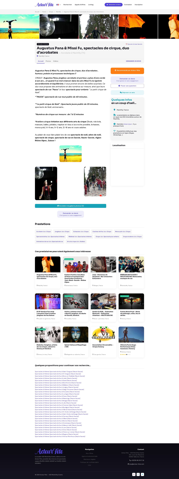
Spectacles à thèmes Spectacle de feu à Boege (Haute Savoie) (56, 401)
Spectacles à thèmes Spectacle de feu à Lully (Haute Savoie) (55, 403)
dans (43, 231)
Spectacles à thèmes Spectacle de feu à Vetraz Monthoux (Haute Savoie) (60, 436)
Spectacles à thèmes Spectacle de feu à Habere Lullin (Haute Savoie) (58, 425)
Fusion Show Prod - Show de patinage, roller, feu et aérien (130, 313)
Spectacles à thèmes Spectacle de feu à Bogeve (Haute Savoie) (56, 434)
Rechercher (67, 5)
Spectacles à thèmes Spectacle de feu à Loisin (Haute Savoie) (56, 378)
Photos (48, 61)
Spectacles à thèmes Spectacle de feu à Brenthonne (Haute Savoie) (58, 383)
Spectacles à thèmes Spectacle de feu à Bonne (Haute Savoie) (56, 421)
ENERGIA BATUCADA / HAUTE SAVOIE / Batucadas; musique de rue (131, 276)
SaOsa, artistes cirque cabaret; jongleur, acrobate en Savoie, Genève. (75, 313)
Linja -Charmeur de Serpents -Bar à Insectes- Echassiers (102, 276)
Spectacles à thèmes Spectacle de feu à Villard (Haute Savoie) (56, 419)
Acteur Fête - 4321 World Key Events (51, 475)
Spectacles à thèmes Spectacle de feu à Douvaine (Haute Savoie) (57, 392)
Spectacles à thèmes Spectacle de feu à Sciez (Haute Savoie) (56, 430)
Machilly (58, 12)
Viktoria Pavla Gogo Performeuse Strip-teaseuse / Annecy (128, 347)
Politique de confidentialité (89, 462)
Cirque (51, 12)
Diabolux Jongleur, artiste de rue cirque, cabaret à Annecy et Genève (47, 347)
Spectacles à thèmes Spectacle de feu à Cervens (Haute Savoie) (57, 416)
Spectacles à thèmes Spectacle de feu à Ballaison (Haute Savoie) (57, 385)
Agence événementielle (89, 456)
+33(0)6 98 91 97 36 (137, 460)
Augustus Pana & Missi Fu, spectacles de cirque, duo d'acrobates (47, 276)
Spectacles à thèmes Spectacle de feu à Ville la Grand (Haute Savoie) (58, 410)
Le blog (90, 5)
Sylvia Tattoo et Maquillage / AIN (75, 346)
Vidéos (55, 61)
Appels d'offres (80, 5)
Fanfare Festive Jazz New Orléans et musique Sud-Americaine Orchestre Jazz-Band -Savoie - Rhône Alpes (75, 278)
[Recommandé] (75, 301)
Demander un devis (115, 4)
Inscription (139, 5)
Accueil (37, 12)
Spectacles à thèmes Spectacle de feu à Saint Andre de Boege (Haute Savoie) (61, 414)
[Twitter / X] (142, 474)
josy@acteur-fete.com (136, 464)
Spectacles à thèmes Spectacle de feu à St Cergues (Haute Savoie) (58, 374)
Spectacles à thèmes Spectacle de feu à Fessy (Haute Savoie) (56, 396)
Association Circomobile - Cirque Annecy (102, 346)
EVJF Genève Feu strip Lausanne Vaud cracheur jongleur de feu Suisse (46, 313)
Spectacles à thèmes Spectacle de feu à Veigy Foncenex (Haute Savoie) (59, 389)
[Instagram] (133, 474)
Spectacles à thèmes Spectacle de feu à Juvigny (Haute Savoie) (56, 387)
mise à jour (128, 124)
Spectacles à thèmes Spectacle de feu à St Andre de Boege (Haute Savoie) (60, 412)
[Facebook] (138, 474)
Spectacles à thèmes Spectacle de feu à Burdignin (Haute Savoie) (57, 407)
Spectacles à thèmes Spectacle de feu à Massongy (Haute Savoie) (57, 398)
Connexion (128, 5)
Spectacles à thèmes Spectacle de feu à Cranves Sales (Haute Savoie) (59, 405)
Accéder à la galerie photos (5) (71, 206)
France (44, 12)
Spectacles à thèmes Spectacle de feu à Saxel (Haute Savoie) (56, 381)
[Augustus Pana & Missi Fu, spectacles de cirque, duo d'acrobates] (70, 153)
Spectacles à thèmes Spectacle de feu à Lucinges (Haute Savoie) (57, 394)
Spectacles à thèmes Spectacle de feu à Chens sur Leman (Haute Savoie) (60, 432)
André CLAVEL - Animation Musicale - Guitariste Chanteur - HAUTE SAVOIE (102, 313)
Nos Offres (89, 453)
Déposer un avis (128, 92)
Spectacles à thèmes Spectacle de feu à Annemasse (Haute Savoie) (58, 423)
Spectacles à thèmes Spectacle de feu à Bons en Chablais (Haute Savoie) (60, 376)
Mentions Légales (89, 459)
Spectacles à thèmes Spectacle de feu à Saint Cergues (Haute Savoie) (59, 372)
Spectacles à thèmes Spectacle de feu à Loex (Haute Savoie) (56, 427)
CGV (89, 465)
